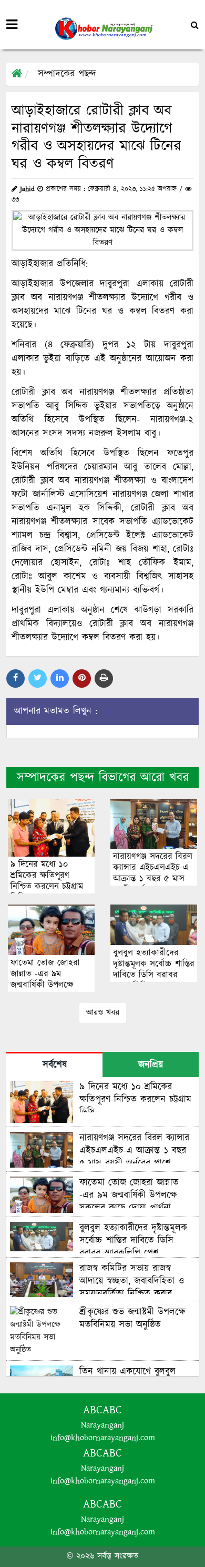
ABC (112, 1410)
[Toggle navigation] (11, 25)
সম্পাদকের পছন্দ (67, 74)
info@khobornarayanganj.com (102, 1438)
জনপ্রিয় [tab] (150, 1065)
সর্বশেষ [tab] (55, 1065)
